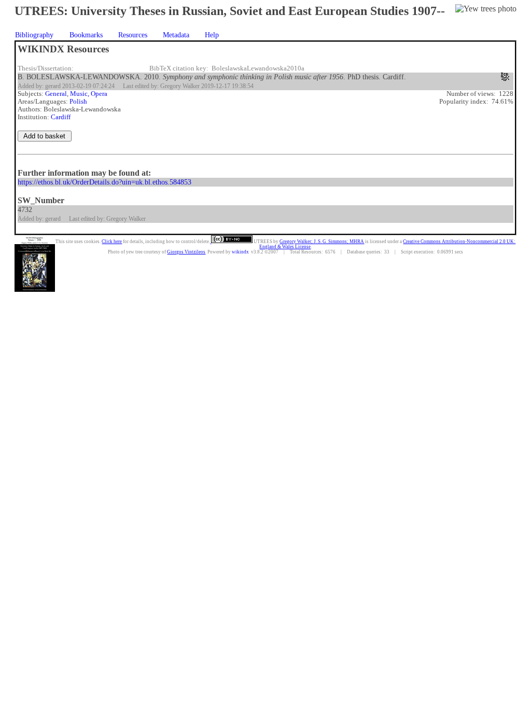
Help (212, 35)
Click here (112, 241)
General (56, 93)
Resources (132, 35)
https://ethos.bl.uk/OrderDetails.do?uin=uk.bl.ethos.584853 (104, 182)
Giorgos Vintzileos (186, 251)
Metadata (176, 35)
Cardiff (61, 117)
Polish (78, 101)
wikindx (240, 251)
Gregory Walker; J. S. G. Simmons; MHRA (322, 241)
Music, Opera (88, 93)
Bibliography (34, 35)
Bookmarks (86, 35)
